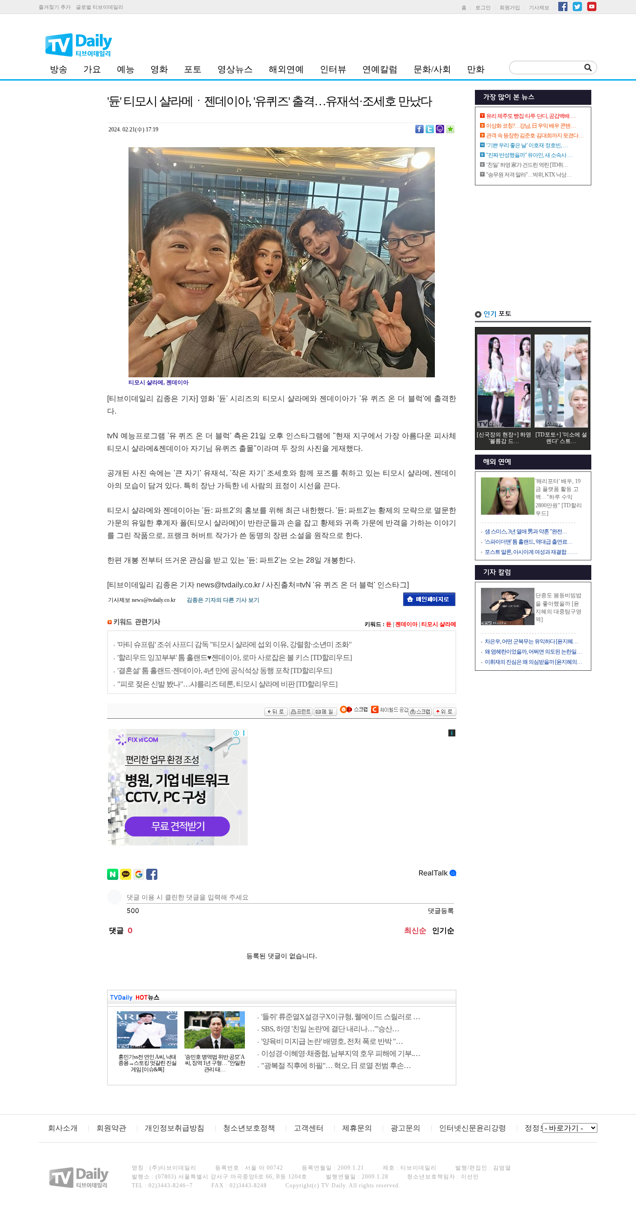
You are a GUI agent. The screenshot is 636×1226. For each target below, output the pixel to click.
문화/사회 (432, 69)
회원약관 (111, 1128)
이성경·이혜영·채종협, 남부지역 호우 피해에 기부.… (340, 1053)
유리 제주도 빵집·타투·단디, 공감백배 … (530, 116)
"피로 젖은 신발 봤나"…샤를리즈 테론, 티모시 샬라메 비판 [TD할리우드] (227, 684)
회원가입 (510, 7)
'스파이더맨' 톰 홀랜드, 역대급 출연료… (528, 541)
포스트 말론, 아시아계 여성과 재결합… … (531, 552)
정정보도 (540, 1128)
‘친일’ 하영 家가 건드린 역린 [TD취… (527, 165)
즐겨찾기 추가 (55, 7)
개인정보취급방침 (174, 1128)
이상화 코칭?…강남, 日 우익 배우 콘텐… (530, 126)
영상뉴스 (235, 69)
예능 (126, 69)
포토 (193, 69)
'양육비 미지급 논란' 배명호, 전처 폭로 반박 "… (332, 1041)
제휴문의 (357, 1128)
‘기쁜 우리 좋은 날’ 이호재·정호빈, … (527, 145)
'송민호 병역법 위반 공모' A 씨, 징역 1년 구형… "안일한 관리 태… (215, 1063)
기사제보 (539, 7)
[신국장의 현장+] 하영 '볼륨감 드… (504, 437)
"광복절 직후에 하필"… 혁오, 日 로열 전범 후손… (336, 1065)
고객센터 (309, 1128)
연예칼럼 (380, 69)
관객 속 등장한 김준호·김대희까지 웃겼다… (534, 135)
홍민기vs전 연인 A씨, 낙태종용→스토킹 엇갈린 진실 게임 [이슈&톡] (147, 1063)
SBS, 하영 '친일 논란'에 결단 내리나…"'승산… (330, 1029)
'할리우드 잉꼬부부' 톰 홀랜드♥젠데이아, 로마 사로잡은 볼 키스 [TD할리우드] (234, 657)
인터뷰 (333, 69)
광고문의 (405, 1128)
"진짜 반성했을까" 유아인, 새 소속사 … (529, 155)
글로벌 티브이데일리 (99, 7)
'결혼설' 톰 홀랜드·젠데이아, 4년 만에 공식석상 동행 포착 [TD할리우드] (224, 670)
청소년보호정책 (249, 1128)
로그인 (483, 7)
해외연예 (286, 69)
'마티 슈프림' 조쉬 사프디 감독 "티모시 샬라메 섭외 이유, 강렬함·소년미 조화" (234, 644)
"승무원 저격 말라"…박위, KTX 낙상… (528, 174)
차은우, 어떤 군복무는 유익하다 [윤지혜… (531, 641)
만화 (476, 69)
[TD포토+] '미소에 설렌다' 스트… (561, 437)
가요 (92, 69)
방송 (59, 69)
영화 (159, 69)
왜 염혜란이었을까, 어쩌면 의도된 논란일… (533, 651)
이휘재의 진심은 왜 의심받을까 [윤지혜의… (533, 662)
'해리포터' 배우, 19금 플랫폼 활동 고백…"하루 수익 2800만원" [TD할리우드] (558, 497)
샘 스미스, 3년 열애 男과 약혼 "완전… (526, 531)
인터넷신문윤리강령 (472, 1128)
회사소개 (63, 1128)
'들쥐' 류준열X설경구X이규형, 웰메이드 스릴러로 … (340, 1017)
